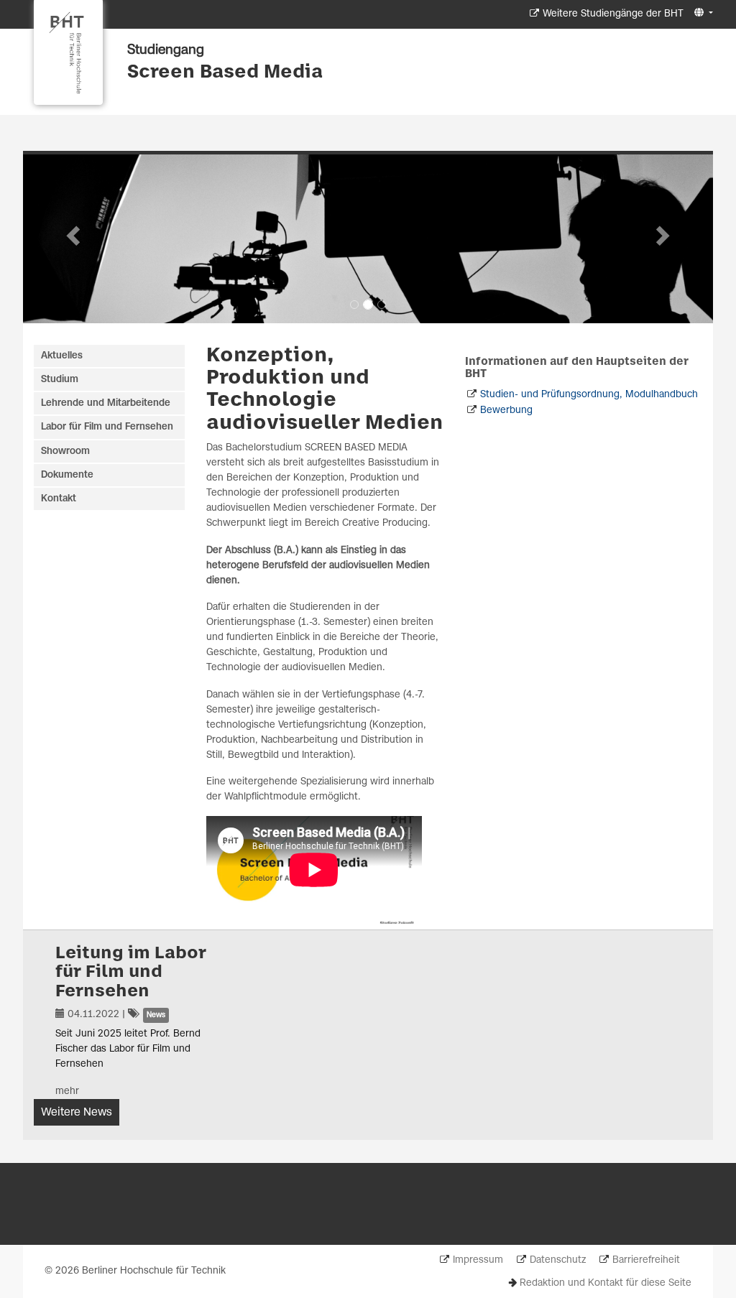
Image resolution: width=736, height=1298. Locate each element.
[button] (702, 13)
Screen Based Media (225, 72)
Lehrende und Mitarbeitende (105, 403)
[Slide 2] (368, 305)
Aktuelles (62, 356)
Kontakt (58, 499)
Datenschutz (558, 1260)
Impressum (478, 1260)
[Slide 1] (354, 304)
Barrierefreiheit (646, 1260)
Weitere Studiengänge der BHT (613, 14)
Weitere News (76, 1112)
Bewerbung (506, 410)
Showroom (65, 451)
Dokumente (67, 475)
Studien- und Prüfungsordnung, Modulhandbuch (589, 394)
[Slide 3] (381, 304)
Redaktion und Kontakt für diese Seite (605, 1283)
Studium (59, 379)
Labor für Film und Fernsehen (107, 427)
